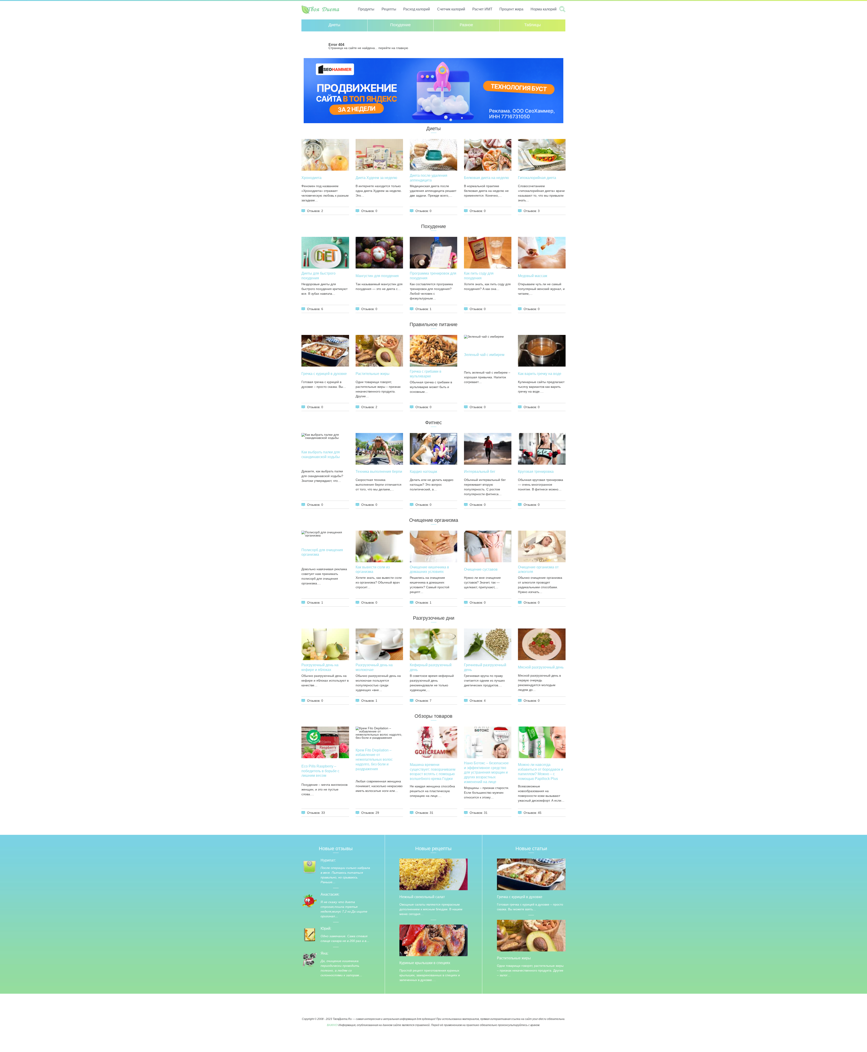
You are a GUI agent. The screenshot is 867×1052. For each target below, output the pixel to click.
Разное (466, 25)
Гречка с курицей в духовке (324, 374)
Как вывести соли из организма (373, 569)
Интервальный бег (479, 471)
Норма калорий (544, 9)
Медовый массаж (532, 276)
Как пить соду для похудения (479, 275)
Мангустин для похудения (377, 276)
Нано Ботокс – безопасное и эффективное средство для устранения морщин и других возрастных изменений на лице (486, 772)
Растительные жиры (372, 374)
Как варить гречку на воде (539, 374)
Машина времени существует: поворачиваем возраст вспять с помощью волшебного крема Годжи (432, 772)
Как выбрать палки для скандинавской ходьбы (320, 454)
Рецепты (389, 9)
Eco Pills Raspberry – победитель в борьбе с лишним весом (320, 771)
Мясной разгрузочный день (541, 667)
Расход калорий (416, 9)
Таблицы (532, 25)
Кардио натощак (423, 471)
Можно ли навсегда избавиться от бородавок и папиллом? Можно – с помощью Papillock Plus (540, 772)
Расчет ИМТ (482, 9)
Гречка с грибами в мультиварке (425, 373)
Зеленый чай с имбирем (484, 355)
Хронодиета (311, 178)
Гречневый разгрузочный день (485, 667)
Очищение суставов (481, 569)
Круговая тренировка (536, 471)
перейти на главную (393, 48)
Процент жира (511, 9)
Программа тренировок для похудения (433, 275)
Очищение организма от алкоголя (538, 569)
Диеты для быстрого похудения (318, 275)
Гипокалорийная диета (537, 178)
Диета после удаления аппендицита (428, 178)
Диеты (334, 25)
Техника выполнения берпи (379, 471)
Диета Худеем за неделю (376, 178)
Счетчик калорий (451, 9)
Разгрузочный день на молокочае (374, 667)
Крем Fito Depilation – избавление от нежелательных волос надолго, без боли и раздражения (374, 759)
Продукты (366, 9)
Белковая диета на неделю (486, 178)
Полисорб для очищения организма (322, 552)
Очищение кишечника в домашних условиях (429, 569)
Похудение (400, 25)
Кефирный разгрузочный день (431, 667)
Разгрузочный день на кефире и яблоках (319, 667)
